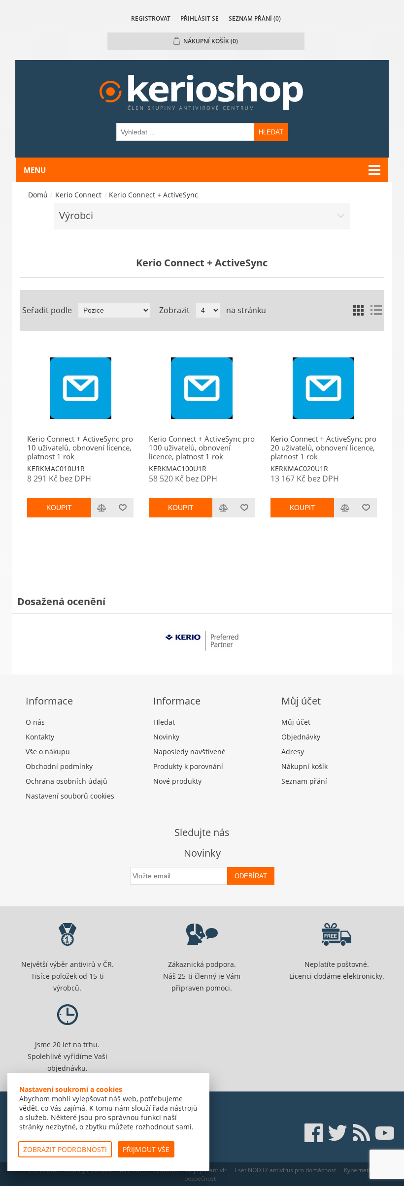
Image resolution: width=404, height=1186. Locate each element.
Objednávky (300, 736)
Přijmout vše (146, 1149)
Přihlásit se (199, 18)
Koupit (59, 508)
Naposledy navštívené (189, 751)
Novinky (166, 736)
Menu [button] (35, 170)
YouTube (384, 1132)
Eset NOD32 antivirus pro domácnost (285, 1170)
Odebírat (251, 876)
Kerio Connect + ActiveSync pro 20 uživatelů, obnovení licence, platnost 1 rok (323, 447)
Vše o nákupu (48, 751)
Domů (38, 194)
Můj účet (295, 722)
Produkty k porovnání (188, 766)
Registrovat (150, 18)
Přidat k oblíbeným (123, 507)
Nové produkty (177, 781)
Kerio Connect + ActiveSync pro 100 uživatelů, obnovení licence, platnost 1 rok (202, 447)
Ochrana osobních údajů (66, 781)
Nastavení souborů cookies (70, 796)
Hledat (271, 132)
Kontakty (40, 736)
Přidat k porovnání (101, 507)
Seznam (376, 310)
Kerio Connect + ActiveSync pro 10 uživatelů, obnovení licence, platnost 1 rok (80, 447)
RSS (361, 1132)
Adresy (292, 751)
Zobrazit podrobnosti (65, 1149)
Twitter (337, 1132)
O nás (35, 722)
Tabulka (358, 310)
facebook (313, 1132)
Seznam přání (304, 781)
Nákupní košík (304, 766)
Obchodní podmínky (59, 766)
